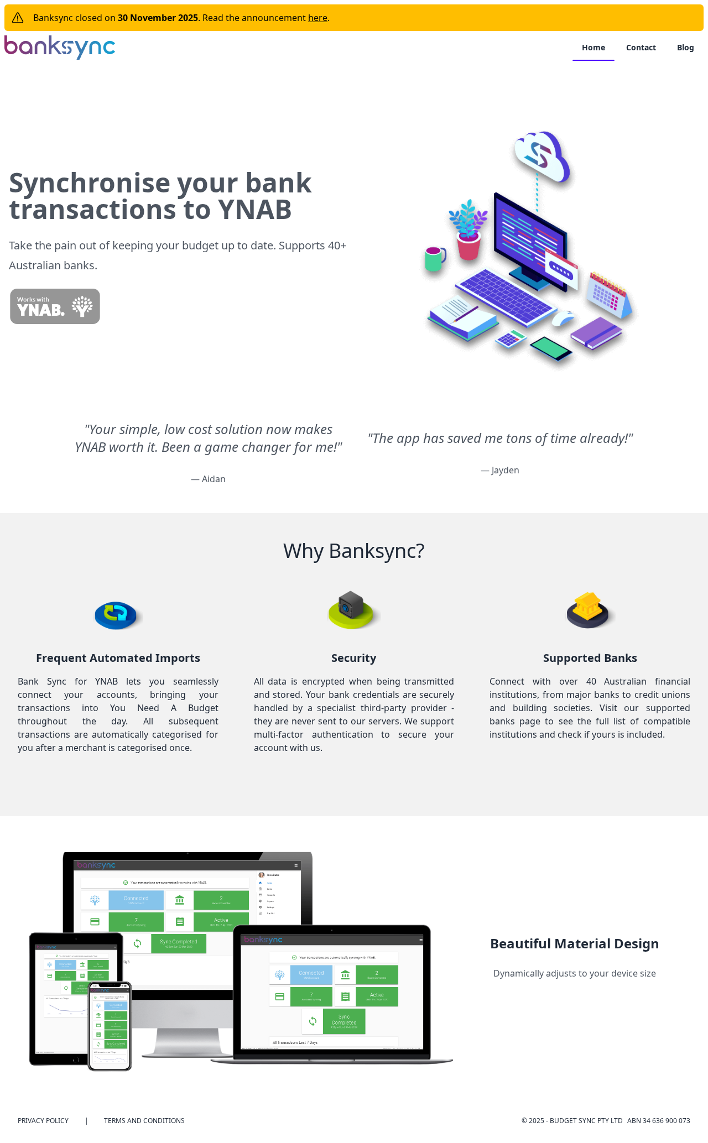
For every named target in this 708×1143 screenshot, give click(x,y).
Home (593, 47)
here (317, 18)
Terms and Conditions (144, 1120)
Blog (685, 47)
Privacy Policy (43, 1120)
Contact (641, 47)
